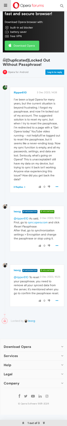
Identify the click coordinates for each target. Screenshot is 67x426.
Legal (8, 374)
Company (11, 383)
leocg (17, 211)
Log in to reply (54, 72)
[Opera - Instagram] (47, 396)
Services (11, 356)
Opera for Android (18, 72)
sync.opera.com (38, 222)
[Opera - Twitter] (25, 396)
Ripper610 (20, 92)
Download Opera (24, 45)
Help (7, 365)
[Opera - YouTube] (33, 396)
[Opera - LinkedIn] (40, 396)
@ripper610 (21, 218)
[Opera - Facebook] (19, 396)
